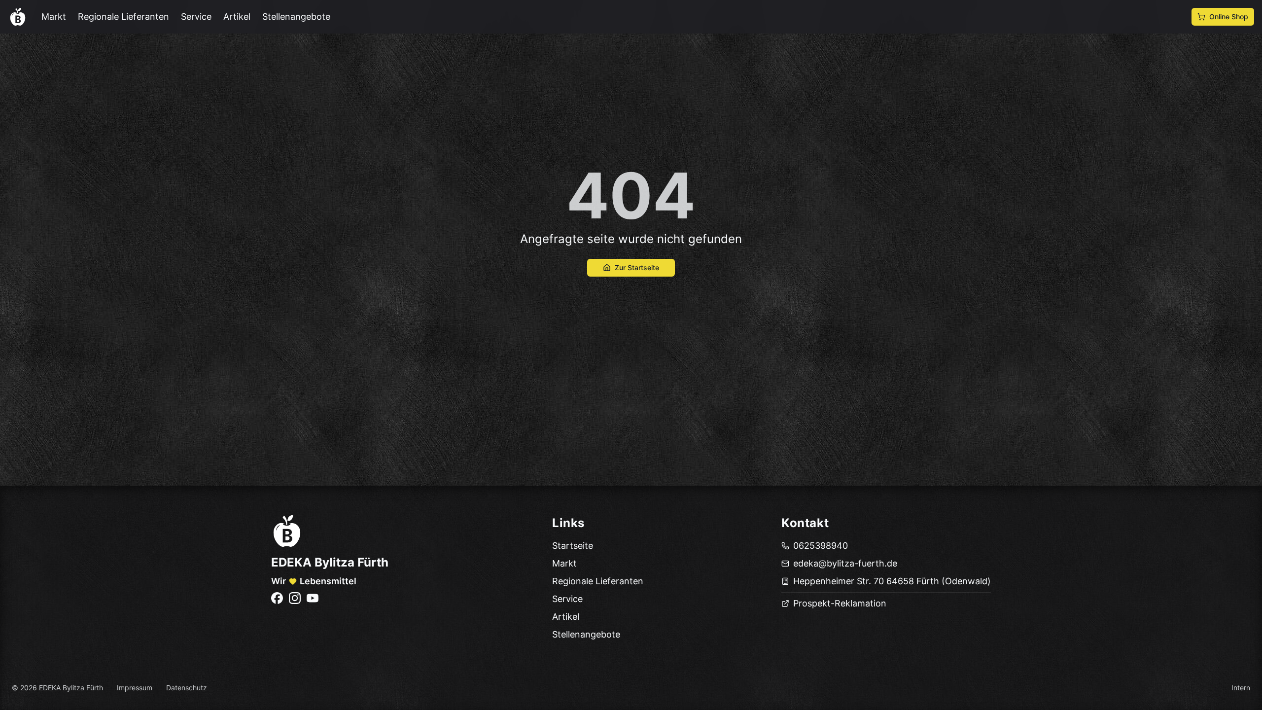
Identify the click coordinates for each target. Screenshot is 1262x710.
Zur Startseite (637, 267)
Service (196, 16)
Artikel (236, 16)
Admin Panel (28, 703)
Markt (53, 16)
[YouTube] (312, 598)
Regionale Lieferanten (123, 16)
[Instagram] (295, 598)
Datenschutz (186, 687)
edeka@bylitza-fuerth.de (845, 563)
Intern (1240, 687)
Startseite (572, 545)
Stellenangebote (296, 16)
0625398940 (820, 545)
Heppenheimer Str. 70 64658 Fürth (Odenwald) (892, 581)
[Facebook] (277, 598)
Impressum (134, 687)
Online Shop (1228, 16)
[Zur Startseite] (287, 531)
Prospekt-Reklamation (839, 603)
